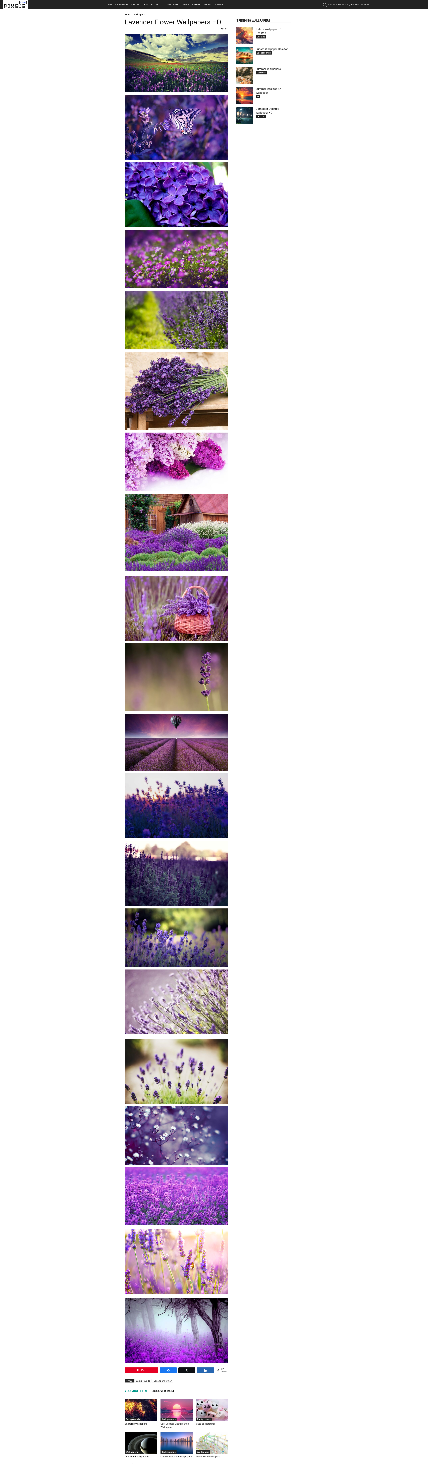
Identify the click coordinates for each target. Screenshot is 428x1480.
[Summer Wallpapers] (244, 75)
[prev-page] (127, 1463)
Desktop (261, 36)
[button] (345, 4)
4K (258, 96)
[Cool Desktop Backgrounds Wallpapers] (176, 1410)
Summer (261, 72)
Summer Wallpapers (268, 69)
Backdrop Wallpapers (136, 1423)
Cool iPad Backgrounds (137, 1456)
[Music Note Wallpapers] (212, 1443)
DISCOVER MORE (163, 1391)
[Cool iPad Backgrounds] (141, 1443)
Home (128, 14)
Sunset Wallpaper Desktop (272, 49)
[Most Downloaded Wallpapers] (176, 1443)
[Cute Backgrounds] (212, 1410)
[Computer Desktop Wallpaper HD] (244, 115)
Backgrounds (143, 1380)
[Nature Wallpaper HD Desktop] (244, 35)
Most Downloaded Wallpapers (176, 1456)
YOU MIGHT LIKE (136, 1391)
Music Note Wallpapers (208, 1456)
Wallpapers (132, 1451)
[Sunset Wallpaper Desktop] (244, 55)
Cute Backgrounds (206, 1423)
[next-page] (132, 1463)
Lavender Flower (163, 1380)
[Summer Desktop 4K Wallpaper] (244, 95)
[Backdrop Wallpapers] (141, 1410)
